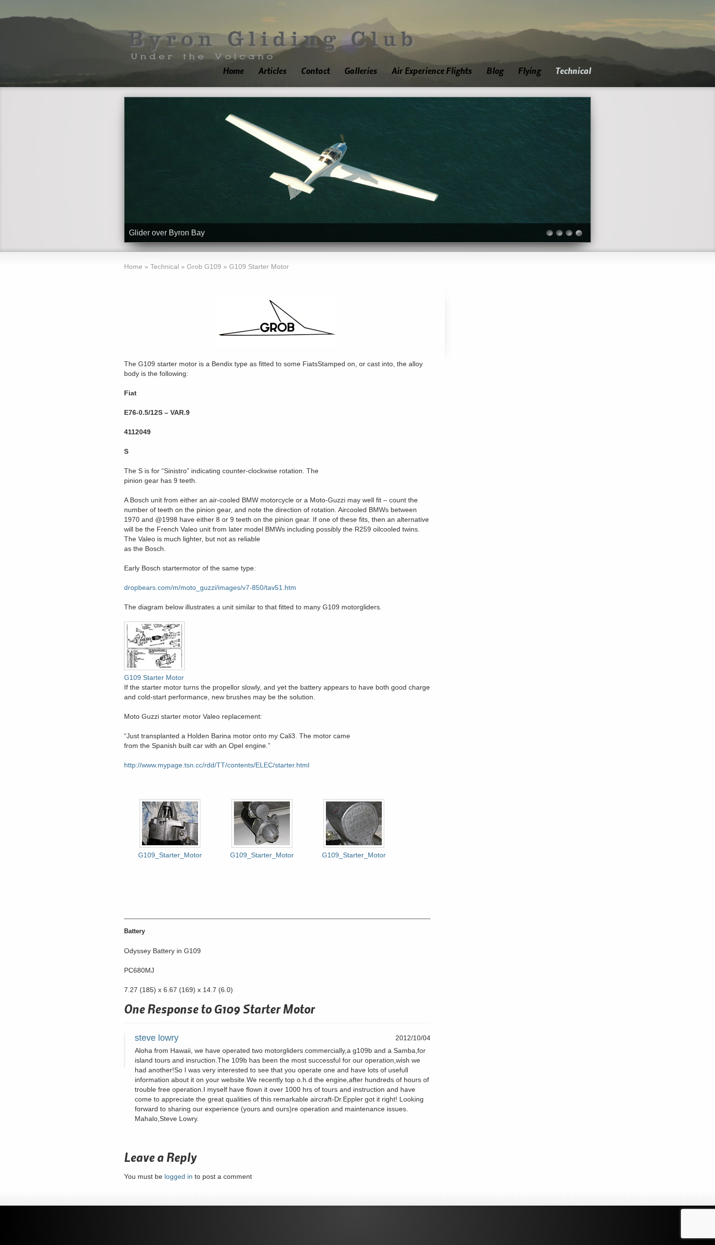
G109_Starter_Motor (170, 855)
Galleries (360, 71)
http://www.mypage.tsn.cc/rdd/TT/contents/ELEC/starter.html (216, 765)
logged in (178, 1176)
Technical (573, 71)
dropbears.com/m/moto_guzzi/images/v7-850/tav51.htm (210, 587)
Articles (272, 71)
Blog (494, 71)
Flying (529, 71)
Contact (315, 71)
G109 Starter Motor (154, 677)
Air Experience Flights (432, 71)
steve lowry (157, 1038)
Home (233, 71)
